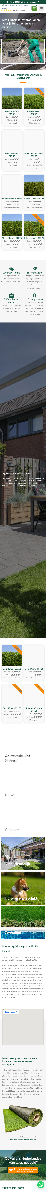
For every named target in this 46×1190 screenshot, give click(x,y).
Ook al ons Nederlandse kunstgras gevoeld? (23, 1160)
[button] (41, 8)
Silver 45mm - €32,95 (34, 238)
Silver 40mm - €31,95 (12, 238)
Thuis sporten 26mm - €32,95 (34, 154)
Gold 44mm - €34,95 (34, 668)
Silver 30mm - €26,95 (12, 198)
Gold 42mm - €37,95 (12, 668)
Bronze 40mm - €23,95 (12, 154)
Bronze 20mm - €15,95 (12, 112)
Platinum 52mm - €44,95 (34, 709)
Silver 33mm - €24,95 (34, 198)
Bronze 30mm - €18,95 (34, 112)
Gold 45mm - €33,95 (12, 708)
